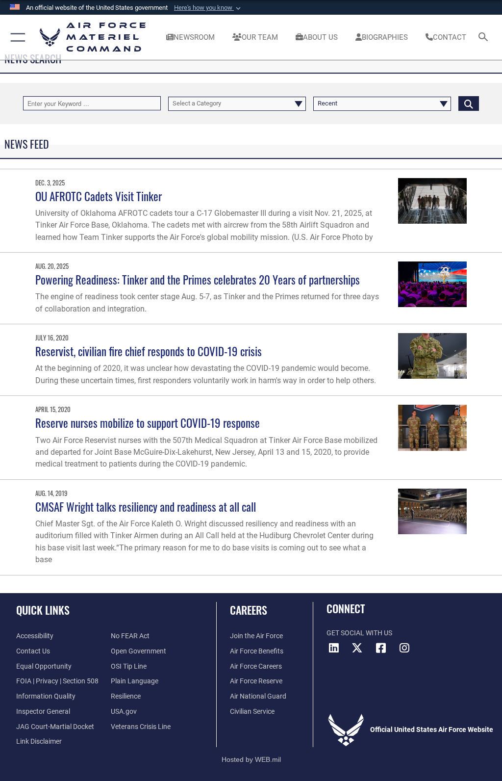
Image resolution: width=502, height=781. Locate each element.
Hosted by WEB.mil (251, 759)
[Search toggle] (485, 37)
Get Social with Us (359, 633)
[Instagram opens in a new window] (404, 648)
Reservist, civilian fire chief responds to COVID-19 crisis (148, 351)
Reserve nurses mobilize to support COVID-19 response (147, 422)
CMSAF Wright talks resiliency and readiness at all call (145, 506)
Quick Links (43, 610)
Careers (248, 610)
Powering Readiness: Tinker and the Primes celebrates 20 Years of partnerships (197, 279)
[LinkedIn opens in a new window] (333, 648)
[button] (208, 8)
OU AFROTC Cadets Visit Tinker (98, 196)
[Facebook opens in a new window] (381, 648)
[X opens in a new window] (357, 648)
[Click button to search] (468, 103)
